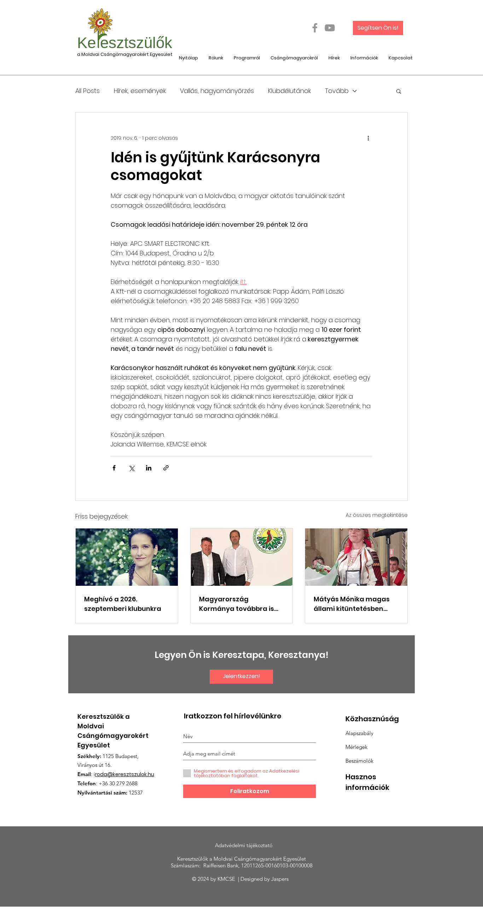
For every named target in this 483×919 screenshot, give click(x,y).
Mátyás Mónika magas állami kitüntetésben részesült (352, 604)
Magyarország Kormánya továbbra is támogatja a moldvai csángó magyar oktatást (241, 604)
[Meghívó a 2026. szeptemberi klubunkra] (127, 557)
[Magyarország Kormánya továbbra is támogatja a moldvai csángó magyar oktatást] (242, 557)
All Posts (87, 91)
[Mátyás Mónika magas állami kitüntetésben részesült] (356, 557)
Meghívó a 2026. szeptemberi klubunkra (122, 604)
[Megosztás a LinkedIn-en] (148, 467)
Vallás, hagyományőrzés (217, 91)
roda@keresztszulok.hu (124, 774)
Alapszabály (359, 733)
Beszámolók (359, 760)
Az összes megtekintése (377, 515)
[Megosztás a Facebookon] (114, 467)
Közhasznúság (372, 719)
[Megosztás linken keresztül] (166, 467)
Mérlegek (356, 747)
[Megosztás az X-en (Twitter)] (131, 467)
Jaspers (281, 878)
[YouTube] (330, 28)
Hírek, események (140, 91)
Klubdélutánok (289, 91)
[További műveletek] (368, 138)
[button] (398, 91)
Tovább (337, 91)
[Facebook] (315, 28)
